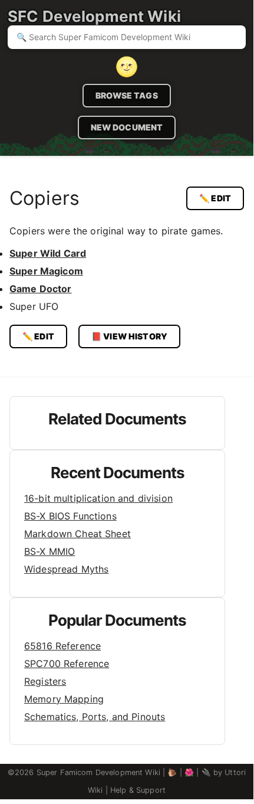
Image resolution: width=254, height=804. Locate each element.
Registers (45, 681)
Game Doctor (40, 289)
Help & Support (138, 790)
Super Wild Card (47, 253)
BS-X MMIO (49, 551)
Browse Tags (126, 95)
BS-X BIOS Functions (70, 516)
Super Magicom (46, 271)
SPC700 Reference (66, 663)
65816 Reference (62, 646)
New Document (127, 127)
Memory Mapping (64, 699)
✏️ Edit (215, 198)
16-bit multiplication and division (98, 498)
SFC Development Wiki (94, 16)
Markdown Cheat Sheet (77, 534)
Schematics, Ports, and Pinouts (94, 717)
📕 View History (129, 336)
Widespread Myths (66, 569)
